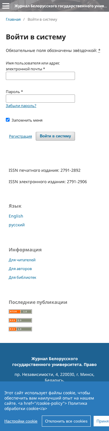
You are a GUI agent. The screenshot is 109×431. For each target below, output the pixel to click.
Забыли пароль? (21, 105)
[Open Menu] (6, 6)
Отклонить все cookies (66, 421)
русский (17, 224)
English (16, 216)
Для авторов (20, 268)
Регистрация (20, 136)
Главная (13, 19)
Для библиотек (22, 277)
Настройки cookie (20, 421)
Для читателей (22, 259)
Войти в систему (55, 136)
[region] (54, 406)
